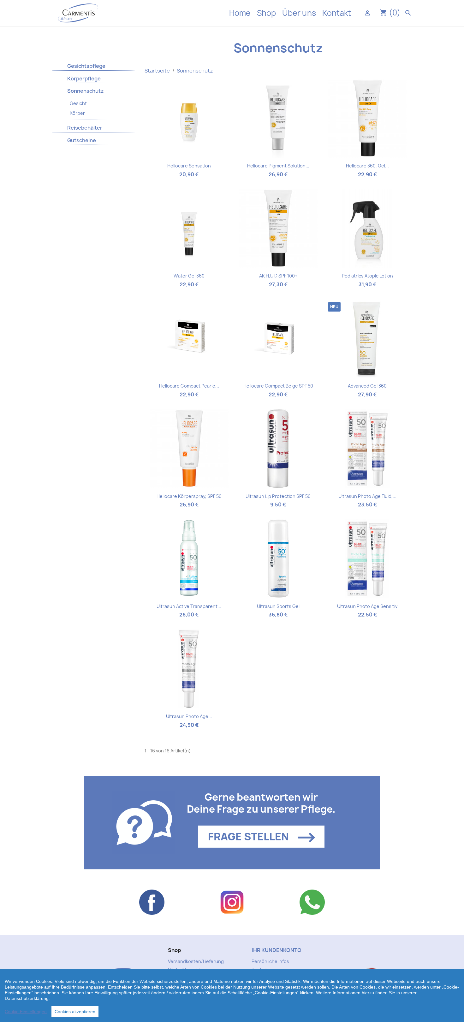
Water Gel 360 (189, 276)
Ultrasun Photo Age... (189, 716)
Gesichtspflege (86, 65)
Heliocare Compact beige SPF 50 (278, 386)
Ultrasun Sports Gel (278, 606)
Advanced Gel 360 (367, 386)
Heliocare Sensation (189, 166)
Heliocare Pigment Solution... (278, 166)
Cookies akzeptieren (75, 1011)
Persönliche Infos (270, 961)
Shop (266, 13)
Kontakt (336, 13)
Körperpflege (84, 78)
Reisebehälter (84, 127)
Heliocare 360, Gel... (367, 166)
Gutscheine (81, 140)
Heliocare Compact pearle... (189, 386)
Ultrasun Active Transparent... (189, 606)
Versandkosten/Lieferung (196, 961)
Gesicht (78, 103)
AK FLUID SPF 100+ (278, 276)
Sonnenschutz (85, 90)
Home (240, 13)
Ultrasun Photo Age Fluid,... (367, 496)
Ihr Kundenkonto (276, 950)
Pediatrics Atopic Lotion (367, 276)
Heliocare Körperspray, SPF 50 (189, 496)
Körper (77, 113)
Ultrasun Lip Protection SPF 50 (278, 496)
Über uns (299, 13)
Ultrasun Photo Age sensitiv (367, 606)
